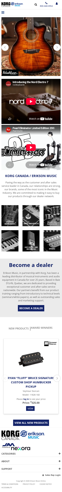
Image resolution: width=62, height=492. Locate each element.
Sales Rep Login (53, 475)
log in (26, 399)
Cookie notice (46, 484)
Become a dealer (31, 308)
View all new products (31, 422)
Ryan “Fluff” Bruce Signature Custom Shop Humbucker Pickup (31, 382)
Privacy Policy (29, 484)
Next (57, 47)
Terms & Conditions (9, 484)
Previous (5, 47)
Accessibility (6, 487)
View (30, 408)
